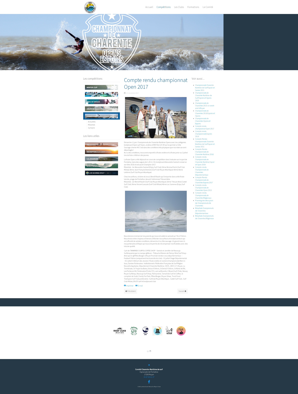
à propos (91, 128)
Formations (193, 7)
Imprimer (130, 285)
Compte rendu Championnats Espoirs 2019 (203, 134)
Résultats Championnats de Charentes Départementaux (204, 210)
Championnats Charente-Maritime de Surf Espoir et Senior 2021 (205, 87)
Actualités (91, 121)
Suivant (182, 291)
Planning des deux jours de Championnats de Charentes (204, 203)
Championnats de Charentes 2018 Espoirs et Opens (205, 113)
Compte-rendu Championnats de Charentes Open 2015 (203, 187)
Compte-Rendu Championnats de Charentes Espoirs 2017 (204, 180)
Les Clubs (179, 7)
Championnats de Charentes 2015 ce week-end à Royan (205, 105)
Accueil (149, 7)
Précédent (131, 291)
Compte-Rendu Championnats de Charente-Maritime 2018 (204, 151)
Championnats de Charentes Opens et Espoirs (202, 121)
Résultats (91, 125)
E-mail (140, 285)
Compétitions (164, 7)
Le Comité (208, 7)
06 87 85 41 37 (149, 377)
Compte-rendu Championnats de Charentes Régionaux (203, 195)
